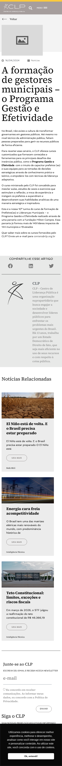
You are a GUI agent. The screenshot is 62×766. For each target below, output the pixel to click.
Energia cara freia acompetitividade (23, 511)
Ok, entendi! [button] (31, 756)
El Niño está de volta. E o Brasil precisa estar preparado (27, 428)
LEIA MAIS (17, 458)
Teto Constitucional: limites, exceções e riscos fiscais (25, 597)
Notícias (35, 60)
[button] (30, 8)
